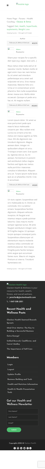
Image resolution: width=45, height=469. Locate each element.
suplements (12, 29)
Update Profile (14, 374)
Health (22, 26)
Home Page (12, 19)
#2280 (34, 106)
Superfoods (31, 26)
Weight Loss (24, 29)
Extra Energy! (13, 336)
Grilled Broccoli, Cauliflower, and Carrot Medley (21, 342)
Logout (10, 370)
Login (10, 365)
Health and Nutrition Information (22, 384)
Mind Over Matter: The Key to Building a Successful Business (20, 329)
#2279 (34, 43)
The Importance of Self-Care (19, 349)
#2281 (34, 185)
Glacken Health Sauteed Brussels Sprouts (22, 321)
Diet (16, 26)
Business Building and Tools (19, 379)
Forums (22, 19)
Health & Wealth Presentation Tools (21, 390)
